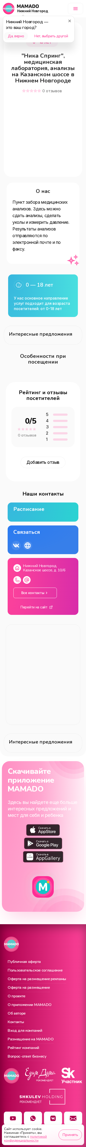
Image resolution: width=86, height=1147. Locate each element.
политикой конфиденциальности (25, 1138)
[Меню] (75, 8)
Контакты (16, 1022)
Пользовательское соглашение (35, 970)
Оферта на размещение (29, 987)
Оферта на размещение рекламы (37, 979)
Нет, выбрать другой (51, 36)
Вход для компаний (25, 1030)
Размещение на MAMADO (31, 1039)
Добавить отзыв (43, 462)
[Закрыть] (69, 21)
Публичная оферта (24, 962)
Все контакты (32, 593)
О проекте (16, 996)
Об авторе (17, 1013)
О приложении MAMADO (30, 1005)
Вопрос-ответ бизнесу (27, 1056)
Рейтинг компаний (23, 1048)
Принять (70, 1134)
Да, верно (16, 36)
